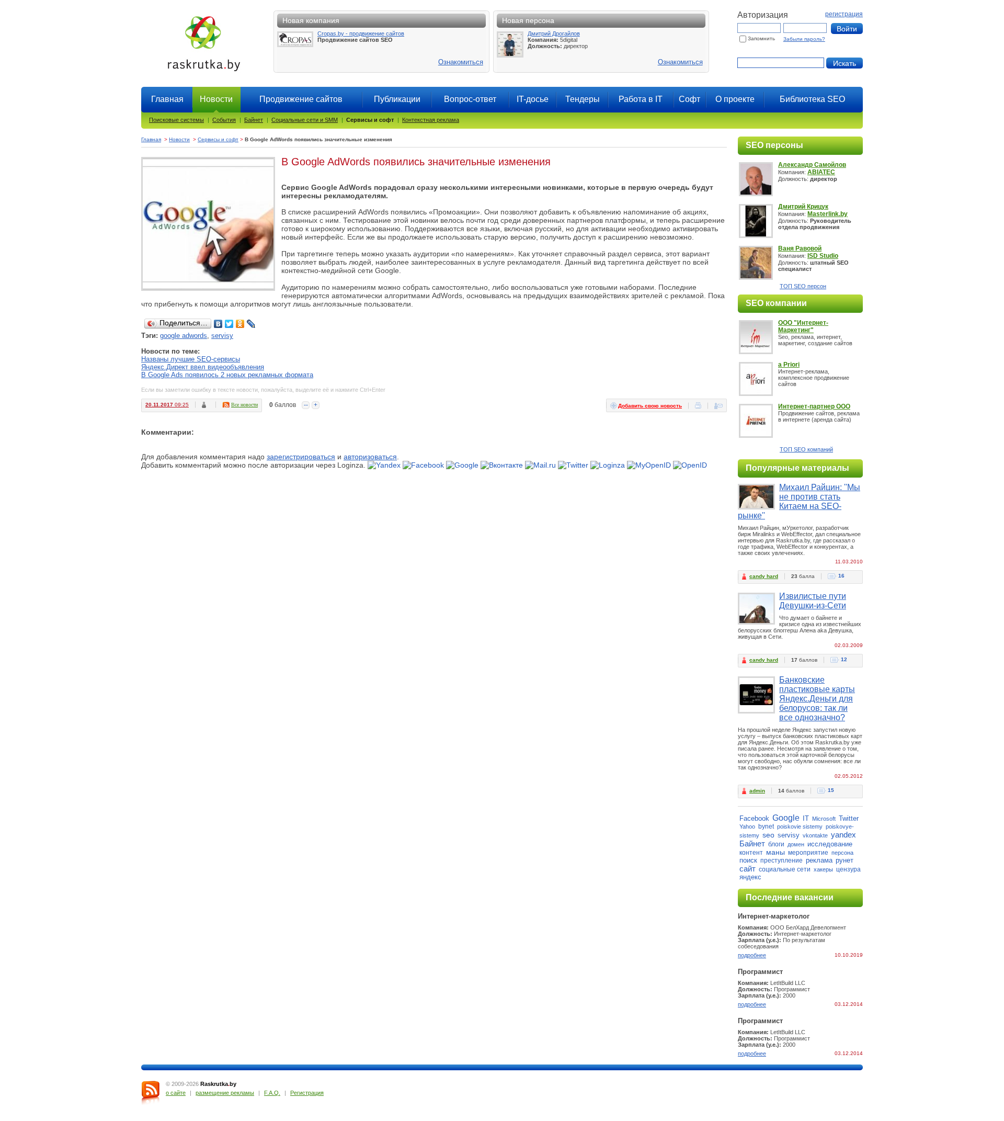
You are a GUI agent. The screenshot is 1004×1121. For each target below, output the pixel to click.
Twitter (849, 818)
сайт (747, 868)
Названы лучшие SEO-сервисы (190, 359)
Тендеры (582, 99)
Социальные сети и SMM (304, 120)
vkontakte (815, 835)
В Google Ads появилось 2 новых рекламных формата (227, 375)
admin (757, 791)
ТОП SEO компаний (806, 449)
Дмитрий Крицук (803, 206)
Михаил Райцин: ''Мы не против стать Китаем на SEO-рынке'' (799, 501)
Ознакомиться (460, 62)
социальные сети (785, 869)
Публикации (397, 99)
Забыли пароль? (804, 39)
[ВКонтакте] (218, 324)
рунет (844, 860)
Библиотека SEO (812, 99)
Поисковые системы (176, 120)
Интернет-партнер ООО (814, 406)
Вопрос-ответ (470, 99)
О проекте (735, 99)
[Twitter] (229, 324)
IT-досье (533, 99)
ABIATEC (821, 172)
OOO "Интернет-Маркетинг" (803, 326)
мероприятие (808, 852)
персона (842, 853)
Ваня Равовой (800, 248)
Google (786, 817)
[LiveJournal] (251, 324)
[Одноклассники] (240, 324)
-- (306, 405)
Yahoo (747, 826)
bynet (766, 826)
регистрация (844, 14)
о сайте (176, 1093)
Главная (167, 99)
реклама (819, 860)
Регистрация (307, 1093)
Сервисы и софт (370, 120)
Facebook (754, 818)
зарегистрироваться (301, 456)
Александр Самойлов (812, 164)
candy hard (763, 576)
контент (751, 852)
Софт (689, 99)
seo (768, 835)
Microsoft (824, 819)
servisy (222, 335)
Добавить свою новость (650, 406)
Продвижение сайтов (301, 99)
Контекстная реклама (430, 120)
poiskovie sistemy (800, 826)
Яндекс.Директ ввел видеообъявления (202, 367)
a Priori (789, 364)
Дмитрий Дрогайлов (554, 33)
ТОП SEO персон (803, 286)
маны (775, 852)
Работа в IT (641, 99)
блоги (776, 844)
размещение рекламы (225, 1093)
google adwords (183, 335)
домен (796, 844)
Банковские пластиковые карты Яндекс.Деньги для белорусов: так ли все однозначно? (817, 698)
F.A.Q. (272, 1093)
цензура (848, 869)
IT (806, 818)
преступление (781, 860)
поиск (748, 860)
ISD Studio (822, 255)
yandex (843, 834)
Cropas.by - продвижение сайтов (360, 33)
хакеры (823, 869)
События (224, 120)
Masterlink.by (827, 214)
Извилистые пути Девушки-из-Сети (812, 601)
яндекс (750, 877)
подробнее (752, 955)
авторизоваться (370, 456)
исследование (829, 844)
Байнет (253, 120)
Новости (179, 139)
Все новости (244, 404)
